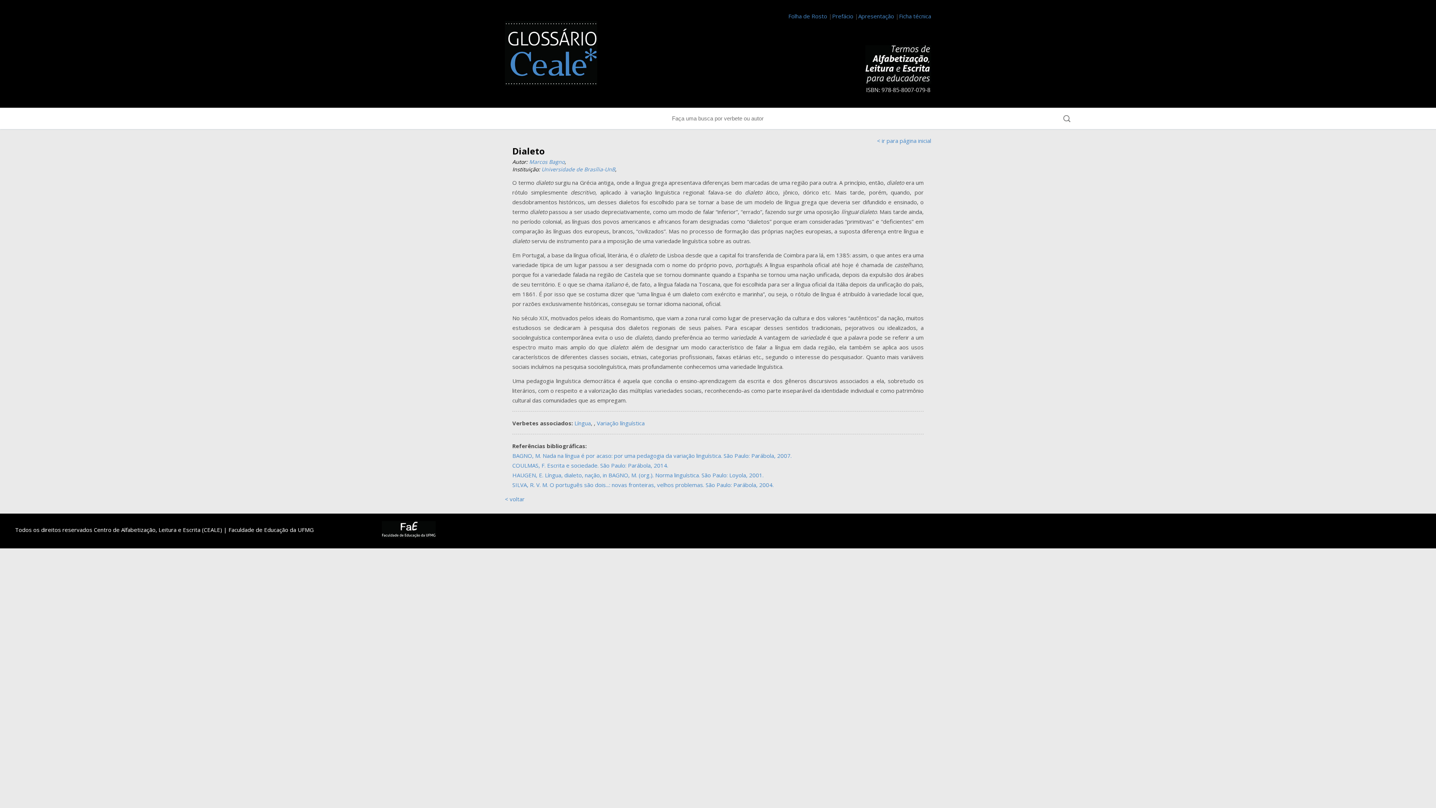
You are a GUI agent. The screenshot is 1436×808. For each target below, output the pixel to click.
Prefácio (842, 16)
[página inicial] (555, 54)
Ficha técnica (915, 16)
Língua (582, 423)
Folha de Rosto (807, 16)
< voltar (515, 499)
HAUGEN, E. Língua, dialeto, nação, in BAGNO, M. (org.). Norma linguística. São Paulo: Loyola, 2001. (638, 475)
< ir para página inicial (904, 140)
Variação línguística (621, 423)
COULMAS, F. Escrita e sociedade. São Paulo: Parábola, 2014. (590, 465)
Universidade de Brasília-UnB (578, 169)
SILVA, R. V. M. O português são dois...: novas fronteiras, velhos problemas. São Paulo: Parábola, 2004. (643, 485)
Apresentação (876, 16)
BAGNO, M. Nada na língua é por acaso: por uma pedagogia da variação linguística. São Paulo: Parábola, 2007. (652, 455)
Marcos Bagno (547, 161)
